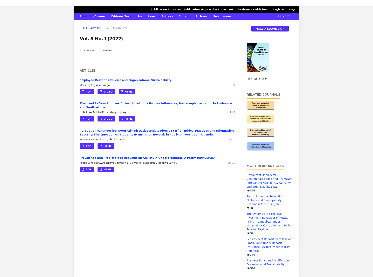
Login (293, 9)
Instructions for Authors (155, 16)
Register (279, 9)
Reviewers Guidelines (253, 9)
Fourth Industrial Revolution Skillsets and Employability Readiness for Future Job (265, 200)
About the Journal (92, 16)
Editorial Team (121, 16)
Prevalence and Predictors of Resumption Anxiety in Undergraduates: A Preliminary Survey (147, 158)
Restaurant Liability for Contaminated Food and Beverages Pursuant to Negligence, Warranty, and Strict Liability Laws (269, 180)
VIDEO (108, 91)
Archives (201, 16)
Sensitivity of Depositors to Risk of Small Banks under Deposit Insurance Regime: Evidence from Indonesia (269, 245)
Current (184, 16)
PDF (88, 91)
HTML (128, 91)
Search (286, 16)
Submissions (222, 16)
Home (84, 28)
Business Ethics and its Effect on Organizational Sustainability (268, 262)
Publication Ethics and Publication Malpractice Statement (192, 9)
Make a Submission (270, 28)
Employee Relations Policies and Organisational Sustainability (125, 80)
